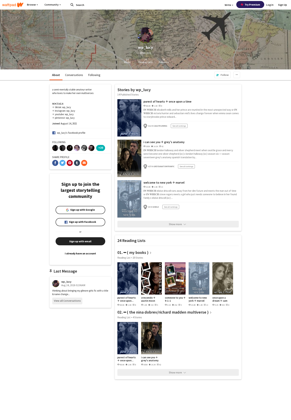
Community (51, 4)
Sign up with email (80, 241)
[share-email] (84, 163)
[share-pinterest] (70, 163)
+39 (100, 148)
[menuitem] (222, 74)
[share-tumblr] (77, 163)
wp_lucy (66, 281)
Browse (31, 4)
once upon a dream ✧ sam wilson (219, 299)
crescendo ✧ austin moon (148, 299)
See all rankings (179, 126)
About (56, 75)
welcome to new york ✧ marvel (164, 182)
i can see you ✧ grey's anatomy (164, 142)
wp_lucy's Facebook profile (71, 132)
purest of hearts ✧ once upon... (126, 299)
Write (228, 5)
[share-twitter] (62, 163)
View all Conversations (67, 300)
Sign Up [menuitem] (282, 4)
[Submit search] (72, 4)
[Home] (12, 4)
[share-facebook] (55, 163)
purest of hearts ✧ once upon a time (167, 101)
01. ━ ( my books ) (133, 252)
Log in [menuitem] (269, 4)
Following (94, 75)
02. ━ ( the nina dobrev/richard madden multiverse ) (163, 312)
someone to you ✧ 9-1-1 (175, 299)
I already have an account (80, 253)
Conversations (74, 75)
